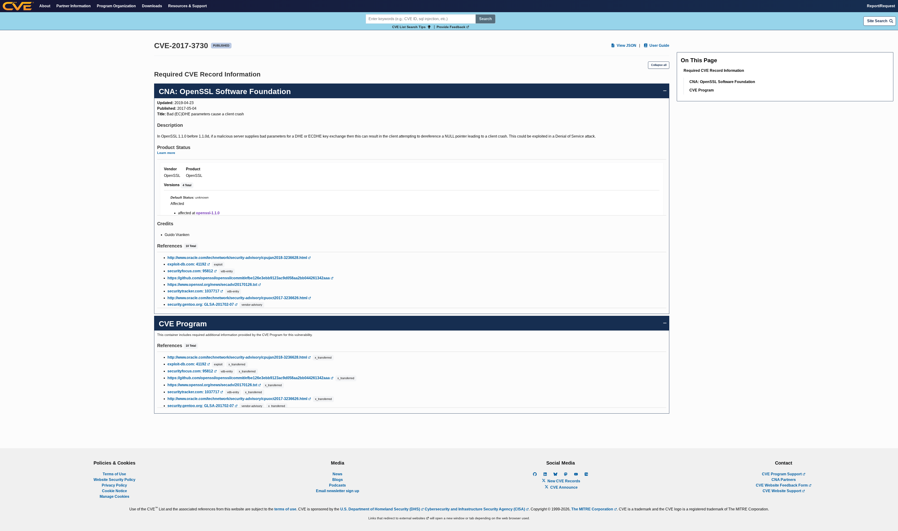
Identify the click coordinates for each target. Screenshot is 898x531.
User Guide (658, 45)
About (44, 6)
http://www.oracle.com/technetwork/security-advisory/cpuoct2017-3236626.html (237, 298)
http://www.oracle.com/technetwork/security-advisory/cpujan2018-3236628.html (237, 258)
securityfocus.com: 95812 (190, 271)
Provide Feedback (451, 27)
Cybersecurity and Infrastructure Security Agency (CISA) (475, 509)
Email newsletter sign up (337, 491)
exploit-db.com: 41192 (187, 264)
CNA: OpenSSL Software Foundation (722, 82)
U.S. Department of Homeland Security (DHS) (380, 509)
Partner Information (73, 6)
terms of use (285, 509)
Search (485, 19)
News (337, 474)
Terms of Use (114, 474)
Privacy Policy (114, 485)
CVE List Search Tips (409, 27)
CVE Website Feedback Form (782, 485)
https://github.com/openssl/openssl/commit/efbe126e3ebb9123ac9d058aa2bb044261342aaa (249, 278)
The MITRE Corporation (592, 509)
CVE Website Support (782, 491)
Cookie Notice (114, 491)
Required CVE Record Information (714, 71)
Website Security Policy (114, 480)
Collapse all (658, 65)
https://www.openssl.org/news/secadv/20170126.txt (212, 285)
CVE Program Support (782, 474)
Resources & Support (187, 6)
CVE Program (701, 90)
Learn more (166, 153)
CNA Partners (783, 480)
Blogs (337, 480)
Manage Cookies (114, 496)
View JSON (626, 45)
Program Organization (116, 6)
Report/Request (881, 6)
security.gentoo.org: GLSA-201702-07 (201, 304)
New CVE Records (563, 481)
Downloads (152, 6)
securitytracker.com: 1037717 (193, 291)
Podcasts (337, 485)
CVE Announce (563, 487)
